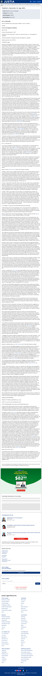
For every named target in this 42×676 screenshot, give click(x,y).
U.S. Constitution (5, 633)
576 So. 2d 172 (12, 169)
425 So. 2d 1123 (31, 363)
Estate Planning (24, 606)
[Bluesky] (23, 670)
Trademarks (4, 659)
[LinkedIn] (15, 670)
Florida (22, 640)
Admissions (23, 618)
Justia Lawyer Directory (26, 652)
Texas (22, 644)
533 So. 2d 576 (29, 152)
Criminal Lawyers (5, 603)
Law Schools (24, 615)
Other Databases (6, 648)
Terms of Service (27, 672)
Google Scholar (5, 550)
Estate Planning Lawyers (7, 606)
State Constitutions (25, 633)
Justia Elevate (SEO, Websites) (27, 655)
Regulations (4, 637)
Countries (4, 660)
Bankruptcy (23, 599)
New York (23, 642)
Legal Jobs (4, 650)
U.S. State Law (24, 631)
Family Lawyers (5, 608)
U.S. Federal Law (6, 631)
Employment (4, 620)
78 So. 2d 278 (29, 325)
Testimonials (23, 660)
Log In (34, 1)
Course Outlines (24, 621)
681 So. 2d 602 (20, 121)
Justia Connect (7, 672)
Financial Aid (23, 620)
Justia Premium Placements (26, 653)
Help (22, 672)
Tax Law (3, 627)
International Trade (6, 623)
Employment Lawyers (6, 605)
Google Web (4, 555)
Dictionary (23, 616)
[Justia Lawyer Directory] (26, 670)
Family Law (23, 608)
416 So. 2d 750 (15, 148)
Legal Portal (13, 672)
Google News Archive (6, 560)
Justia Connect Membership (26, 650)
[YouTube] (17, 670)
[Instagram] (20, 670)
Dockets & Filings (5, 644)
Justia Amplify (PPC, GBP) (26, 657)
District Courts (5, 642)
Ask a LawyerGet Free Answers (6, 567)
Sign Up (38, 1)
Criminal (22, 601)
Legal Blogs (4, 553)
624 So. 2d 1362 (20, 128)
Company (18, 672)
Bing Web (4, 556)
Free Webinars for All (7, 515)
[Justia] (9, 2)
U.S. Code (3, 635)
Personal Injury (24, 610)
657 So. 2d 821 (34, 113)
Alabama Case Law (14, 4)
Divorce (22, 603)
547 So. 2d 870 (15, 133)
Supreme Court (5, 638)
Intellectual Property (6, 621)
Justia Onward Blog (25, 659)
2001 (34, 4)
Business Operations (6, 618)
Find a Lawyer (5, 578)
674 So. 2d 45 (17, 353)
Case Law (9, 4)
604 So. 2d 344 (34, 116)
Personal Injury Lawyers (7, 610)
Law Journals (23, 623)
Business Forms (5, 653)
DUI (22, 605)
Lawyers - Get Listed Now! (21, 587)
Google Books (5, 552)
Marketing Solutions (26, 648)
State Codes (23, 635)
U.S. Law (5, 4)
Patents (3, 657)
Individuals (23, 598)
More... (3, 612)
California (23, 638)
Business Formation (6, 616)
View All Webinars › (21, 538)
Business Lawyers (5, 601)
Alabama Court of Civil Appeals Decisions (26, 4)
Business (4, 615)
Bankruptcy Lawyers (6, 599)
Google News (4, 559)
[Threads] (21, 670)
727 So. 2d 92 (15, 270)
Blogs (22, 625)
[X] (25, 670)
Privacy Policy (34, 672)
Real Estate (4, 625)
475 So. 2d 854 (14, 358)
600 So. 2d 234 (18, 344)
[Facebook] (18, 670)
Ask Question (21, 572)
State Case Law (24, 637)
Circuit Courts (4, 640)
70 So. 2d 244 (34, 435)
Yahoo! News (4, 561)
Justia (2, 4)
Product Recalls (5, 655)
